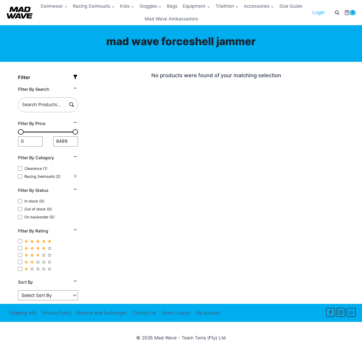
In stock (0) (34, 201)
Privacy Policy (56, 313)
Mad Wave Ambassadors (171, 18)
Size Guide (290, 6)
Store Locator (176, 313)
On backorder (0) (39, 217)
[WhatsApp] (351, 312)
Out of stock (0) (38, 209)
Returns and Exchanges (102, 313)
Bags (172, 6)
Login (318, 12)
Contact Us (144, 313)
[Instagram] (340, 312)
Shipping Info (23, 313)
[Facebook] (330, 312)
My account (208, 313)
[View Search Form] (337, 13)
